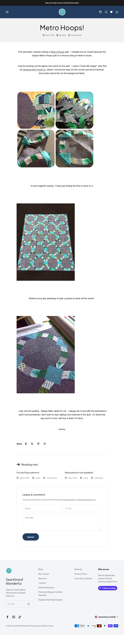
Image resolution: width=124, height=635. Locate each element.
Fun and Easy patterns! (28, 472)
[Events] (100, 12)
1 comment (98, 478)
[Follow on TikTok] (19, 617)
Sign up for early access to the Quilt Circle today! (62, 3)
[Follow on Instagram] (13, 617)
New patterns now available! (79, 472)
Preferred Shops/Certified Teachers (50, 593)
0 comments (76, 35)
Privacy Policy (69, 500)
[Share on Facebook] (25, 443)
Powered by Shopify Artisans (42, 626)
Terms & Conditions (83, 578)
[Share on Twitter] (32, 443)
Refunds (78, 569)
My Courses (43, 574)
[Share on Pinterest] (38, 443)
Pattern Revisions (46, 587)
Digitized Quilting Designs (50, 599)
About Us (42, 578)
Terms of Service (84, 500)
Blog (40, 569)
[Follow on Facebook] (7, 617)
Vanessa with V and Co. (34, 69)
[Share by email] (44, 443)
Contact (42, 583)
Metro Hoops (57, 51)
